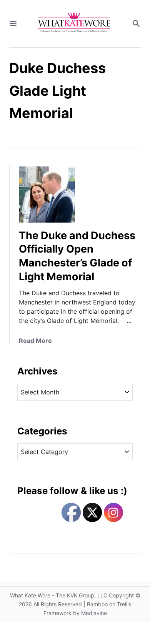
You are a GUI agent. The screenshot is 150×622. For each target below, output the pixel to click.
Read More (35, 340)
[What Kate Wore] (74, 23)
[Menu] (13, 23)
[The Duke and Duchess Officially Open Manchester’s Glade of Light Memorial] (47, 194)
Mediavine (94, 613)
